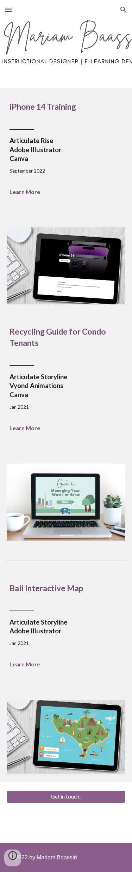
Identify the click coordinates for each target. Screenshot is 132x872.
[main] (66, 106)
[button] (8, 9)
